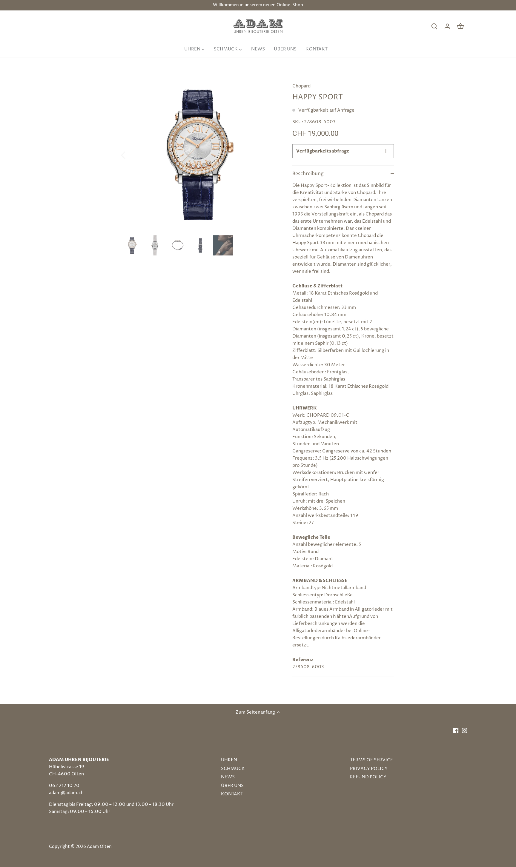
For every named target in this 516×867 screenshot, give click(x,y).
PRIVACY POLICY (369, 769)
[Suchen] (434, 26)
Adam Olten (99, 846)
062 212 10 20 (64, 786)
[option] (200, 155)
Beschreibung (308, 174)
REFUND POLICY (368, 777)
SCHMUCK (233, 769)
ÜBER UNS (232, 786)
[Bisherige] (131, 155)
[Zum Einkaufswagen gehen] (460, 26)
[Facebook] (455, 730)
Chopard (301, 86)
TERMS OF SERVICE (371, 760)
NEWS (228, 777)
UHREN (229, 760)
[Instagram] (464, 730)
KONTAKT (232, 794)
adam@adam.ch (66, 793)
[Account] (447, 26)
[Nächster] (269, 155)
